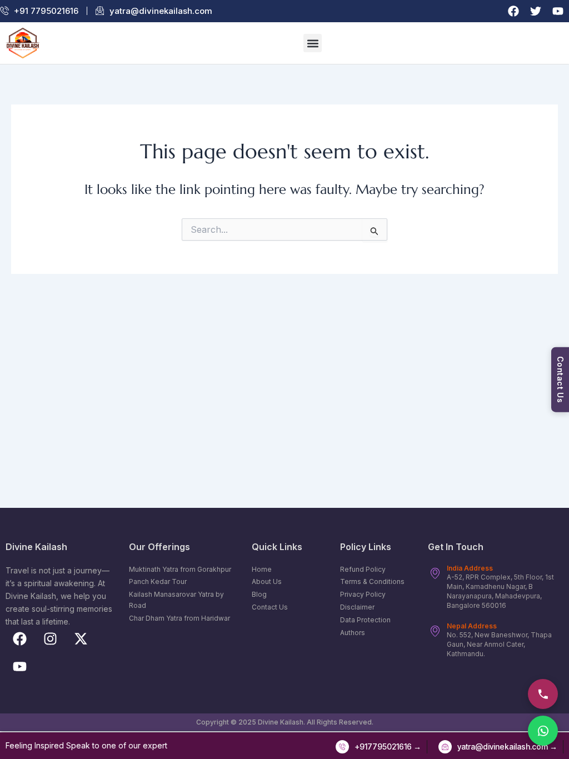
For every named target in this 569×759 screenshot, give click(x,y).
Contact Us (560, 379)
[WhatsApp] (543, 731)
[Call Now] (543, 694)
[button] (312, 43)
